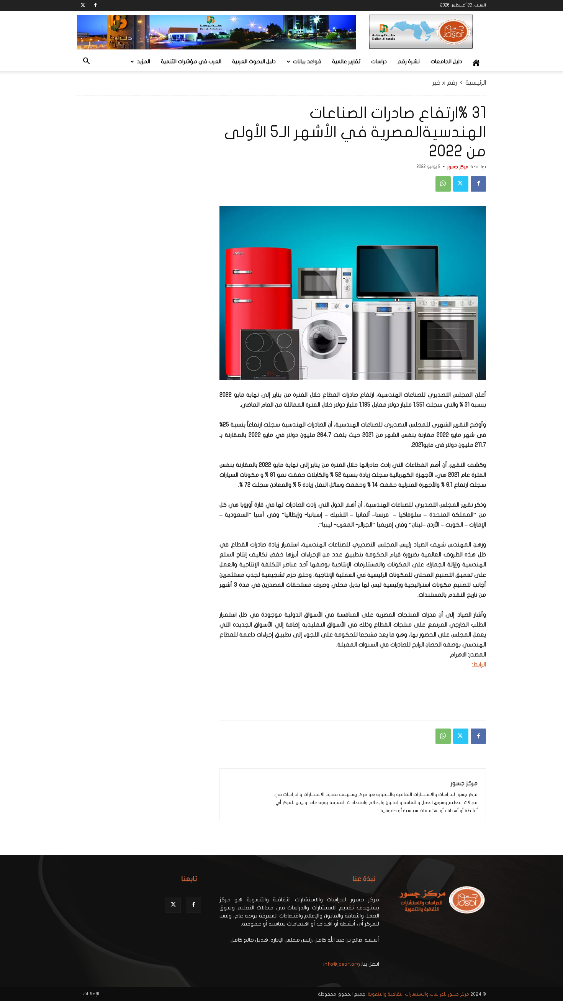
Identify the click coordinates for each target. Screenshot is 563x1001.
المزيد (143, 61)
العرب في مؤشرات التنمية (191, 61)
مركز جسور (457, 166)
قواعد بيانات (307, 61)
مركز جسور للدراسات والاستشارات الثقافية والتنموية (418, 994)
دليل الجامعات (446, 61)
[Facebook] (95, 5)
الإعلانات (91, 993)
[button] (86, 62)
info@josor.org (341, 964)
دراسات (379, 61)
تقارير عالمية (346, 61)
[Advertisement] (440, 694)
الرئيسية (475, 83)
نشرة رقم (409, 61)
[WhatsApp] (443, 184)
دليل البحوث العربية (254, 61)
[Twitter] (82, 5)
